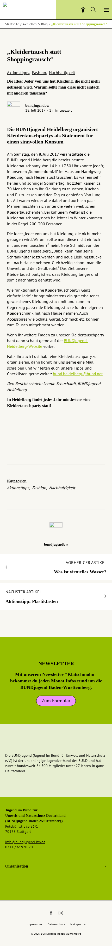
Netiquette (77, 924)
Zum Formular (56, 701)
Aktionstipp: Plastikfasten (31, 596)
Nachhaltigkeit (62, 72)
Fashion (39, 72)
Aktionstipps (18, 72)
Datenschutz (56, 924)
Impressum (34, 924)
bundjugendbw (37, 105)
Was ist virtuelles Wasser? (80, 567)
